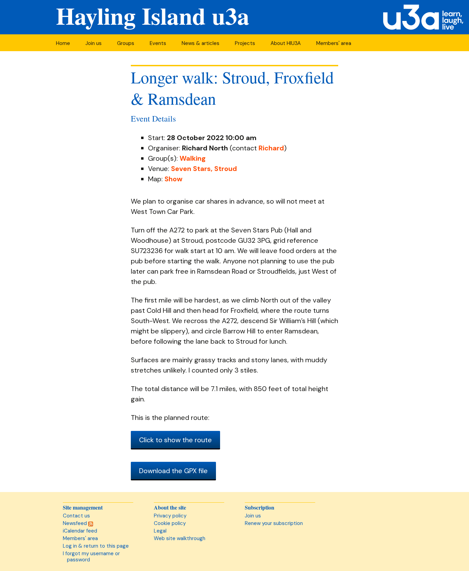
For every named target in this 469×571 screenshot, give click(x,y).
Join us (93, 43)
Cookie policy (170, 523)
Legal (160, 530)
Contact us (76, 515)
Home (63, 43)
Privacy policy (170, 515)
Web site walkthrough (179, 538)
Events (158, 43)
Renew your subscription (274, 523)
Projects (245, 43)
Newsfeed (75, 523)
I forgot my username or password (91, 556)
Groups (125, 43)
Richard (271, 148)
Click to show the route (175, 439)
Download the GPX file (173, 470)
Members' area (333, 43)
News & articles (200, 43)
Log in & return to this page (96, 546)
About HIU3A (286, 43)
